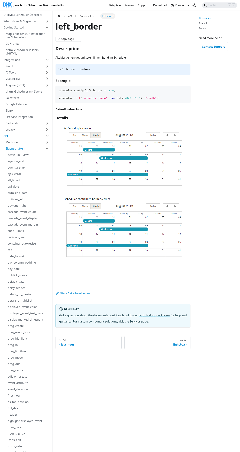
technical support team (154, 315)
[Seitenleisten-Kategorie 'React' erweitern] (47, 66)
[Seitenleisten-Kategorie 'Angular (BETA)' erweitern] (47, 85)
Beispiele (115, 5)
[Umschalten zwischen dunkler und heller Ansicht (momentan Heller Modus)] (194, 5)
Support (143, 5)
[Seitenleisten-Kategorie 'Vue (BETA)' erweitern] (47, 79)
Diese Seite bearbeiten (75, 293)
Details (202, 28)
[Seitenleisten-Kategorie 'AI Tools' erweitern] (47, 72)
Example (203, 23)
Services (135, 321)
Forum (129, 5)
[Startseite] (59, 16)
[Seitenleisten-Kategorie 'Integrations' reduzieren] (47, 60)
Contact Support (213, 47)
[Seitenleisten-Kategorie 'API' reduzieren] (47, 136)
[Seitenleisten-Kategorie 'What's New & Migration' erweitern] (47, 21)
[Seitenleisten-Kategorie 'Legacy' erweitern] (47, 129)
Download (160, 5)
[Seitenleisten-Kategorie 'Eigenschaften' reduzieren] (47, 148)
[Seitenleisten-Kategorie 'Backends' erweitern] (47, 123)
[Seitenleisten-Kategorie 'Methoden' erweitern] (47, 142)
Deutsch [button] (180, 5)
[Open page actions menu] (78, 39)
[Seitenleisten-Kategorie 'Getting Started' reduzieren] (47, 27)
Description (205, 18)
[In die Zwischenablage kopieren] (186, 90)
